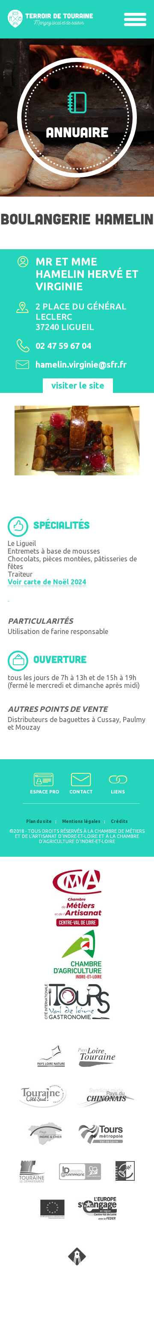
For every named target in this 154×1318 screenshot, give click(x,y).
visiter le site (77, 385)
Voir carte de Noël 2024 (47, 582)
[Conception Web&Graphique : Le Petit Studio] (77, 1263)
